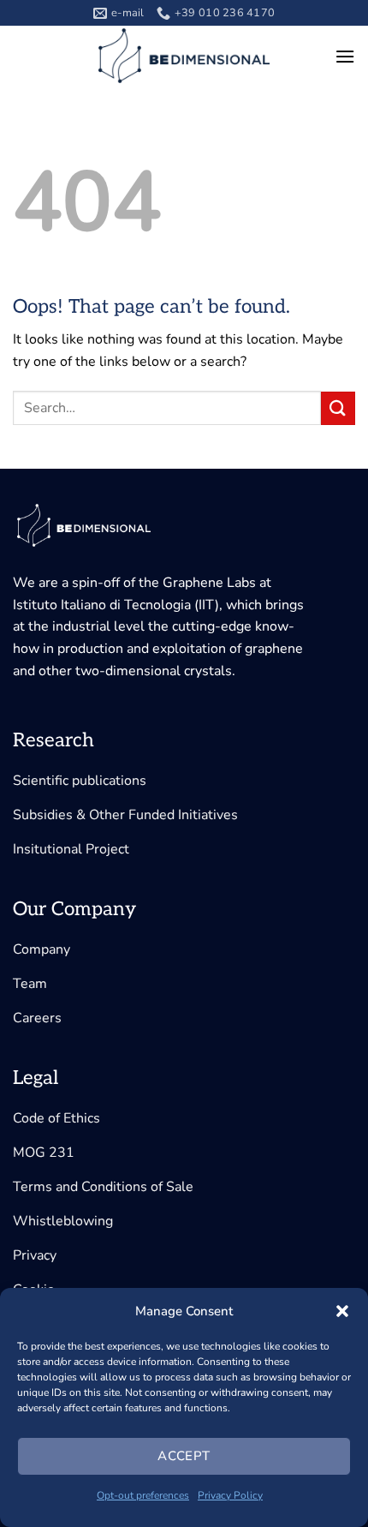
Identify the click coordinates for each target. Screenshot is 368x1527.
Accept (184, 1455)
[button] (342, 1311)
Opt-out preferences (143, 1495)
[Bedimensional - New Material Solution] (184, 55)
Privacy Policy (230, 1495)
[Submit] (338, 408)
